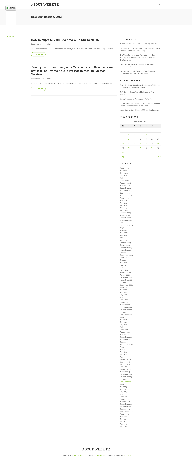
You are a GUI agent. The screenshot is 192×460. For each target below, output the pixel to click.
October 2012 (125, 409)
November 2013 (126, 377)
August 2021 (124, 317)
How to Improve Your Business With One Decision (65, 40)
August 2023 (124, 257)
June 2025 (124, 203)
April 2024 (123, 238)
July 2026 (123, 171)
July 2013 (123, 387)
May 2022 (123, 295)
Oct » (159, 157)
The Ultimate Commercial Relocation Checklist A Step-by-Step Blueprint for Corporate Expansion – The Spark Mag (139, 57)
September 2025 (126, 195)
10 (129, 139)
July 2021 (123, 320)
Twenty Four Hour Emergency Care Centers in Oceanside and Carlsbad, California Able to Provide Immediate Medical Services (72, 70)
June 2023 (124, 262)
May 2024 (123, 235)
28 (152, 148)
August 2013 (124, 384)
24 (129, 148)
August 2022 (124, 287)
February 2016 (125, 359)
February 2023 (125, 272)
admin (49, 44)
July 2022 (123, 290)
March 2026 (124, 180)
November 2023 (126, 250)
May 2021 (123, 325)
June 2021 (123, 322)
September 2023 (126, 255)
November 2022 (126, 280)
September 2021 (126, 315)
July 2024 (123, 230)
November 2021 (126, 310)
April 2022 (123, 297)
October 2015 (125, 362)
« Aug (122, 157)
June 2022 (124, 292)
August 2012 (124, 414)
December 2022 (126, 277)
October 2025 (125, 193)
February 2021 (125, 332)
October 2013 (125, 379)
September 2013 (126, 382)
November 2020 (126, 339)
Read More (38, 54)
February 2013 (125, 399)
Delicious (10, 37)
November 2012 (126, 407)
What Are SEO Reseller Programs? (147, 110)
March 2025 (124, 210)
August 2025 (124, 198)
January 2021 (125, 334)
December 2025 (126, 188)
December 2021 (126, 307)
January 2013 (125, 402)
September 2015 (126, 364)
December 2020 (126, 337)
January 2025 (125, 215)
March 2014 (124, 367)
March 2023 (124, 270)
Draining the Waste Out (143, 99)
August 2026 (124, 168)
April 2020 (123, 357)
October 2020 (125, 342)
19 (140, 143)
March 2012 (124, 426)
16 (123, 143)
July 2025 (123, 200)
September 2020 (126, 344)
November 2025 (126, 190)
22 (158, 143)
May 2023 (123, 265)
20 (146, 143)
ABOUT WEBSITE (45, 4)
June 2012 (123, 419)
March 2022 (124, 300)
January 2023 (125, 275)
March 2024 (124, 240)
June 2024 (124, 233)
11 (134, 139)
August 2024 (124, 228)
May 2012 (123, 421)
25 (134, 148)
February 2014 (125, 369)
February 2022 (125, 302)
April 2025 (123, 208)
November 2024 (126, 220)
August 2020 (124, 347)
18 (134, 143)
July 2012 (123, 416)
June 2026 (124, 173)
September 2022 (126, 285)
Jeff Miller (123, 92)
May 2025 (123, 205)
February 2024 (125, 243)
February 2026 (125, 183)
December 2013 (126, 374)
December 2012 (126, 404)
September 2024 (126, 225)
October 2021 (125, 312)
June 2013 (123, 389)
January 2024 (125, 245)
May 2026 (123, 175)
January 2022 (125, 305)
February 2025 (125, 213)
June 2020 (124, 352)
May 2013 (123, 392)
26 (140, 148)
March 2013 (124, 397)
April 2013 (123, 394)
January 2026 (125, 185)
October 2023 (125, 253)
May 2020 (123, 354)
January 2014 (125, 372)
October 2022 (125, 282)
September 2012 (126, 412)
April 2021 (123, 327)
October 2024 (125, 223)
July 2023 (123, 260)
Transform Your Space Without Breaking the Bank (138, 44)
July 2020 (123, 349)
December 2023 (126, 248)
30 (123, 152)
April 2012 (123, 424)
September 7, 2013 (38, 44)
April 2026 (123, 178)
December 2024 (126, 218)
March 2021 (124, 330)
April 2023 (123, 267)
